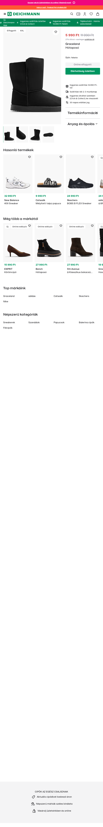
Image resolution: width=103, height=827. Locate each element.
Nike (5, 301)
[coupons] (78, 14)
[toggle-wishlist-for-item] (56, 32)
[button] (32, 76)
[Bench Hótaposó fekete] (49, 249)
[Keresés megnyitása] (72, 14)
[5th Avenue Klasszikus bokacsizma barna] (80, 249)
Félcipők (7, 328)
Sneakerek (9, 322)
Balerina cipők (86, 322)
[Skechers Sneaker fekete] (80, 180)
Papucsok (59, 322)
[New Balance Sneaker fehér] (17, 180)
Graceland (72, 43)
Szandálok (34, 322)
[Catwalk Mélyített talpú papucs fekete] (49, 180)
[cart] (97, 14)
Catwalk (58, 296)
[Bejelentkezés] (85, 14)
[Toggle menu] (4, 14)
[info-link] (74, 2)
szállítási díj (89, 39)
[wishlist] (91, 14)
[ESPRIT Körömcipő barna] (17, 249)
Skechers (84, 296)
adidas (32, 296)
